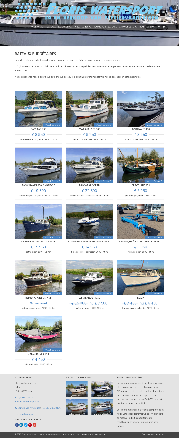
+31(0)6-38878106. (51, 407)
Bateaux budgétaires (69, 27)
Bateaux (51, 27)
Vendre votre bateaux (105, 27)
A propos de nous (128, 27)
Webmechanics (157, 434)
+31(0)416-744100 (24, 397)
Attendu (86, 27)
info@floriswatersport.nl (27, 401)
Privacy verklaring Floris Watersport (94, 434)
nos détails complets (25, 414)
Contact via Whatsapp (28, 407)
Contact (151, 27)
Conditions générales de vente (50, 434)
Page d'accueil (37, 27)
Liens (141, 27)
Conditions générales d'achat (71, 434)
